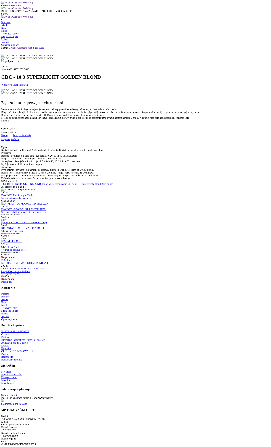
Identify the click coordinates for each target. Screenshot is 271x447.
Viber (15, 84)
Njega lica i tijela (9, 36)
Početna (5, 293)
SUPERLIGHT (13, 184)
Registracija (7, 356)
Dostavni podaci (9, 377)
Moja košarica (8, 383)
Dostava (5, 337)
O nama (5, 334)
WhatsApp (6, 84)
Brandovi (6, 22)
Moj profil (6, 371)
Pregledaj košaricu (10, 139)
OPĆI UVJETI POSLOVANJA (17, 351)
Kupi (3, 219)
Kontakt (5, 345)
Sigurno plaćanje (9, 395)
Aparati (5, 42)
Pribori (4, 39)
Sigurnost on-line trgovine (14, 403)
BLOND (36, 184)
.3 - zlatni (72, 184)
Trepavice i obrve (10, 33)
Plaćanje (5, 354)
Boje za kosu (107, 184)
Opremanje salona (10, 45)
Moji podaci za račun (11, 374)
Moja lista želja (8, 380)
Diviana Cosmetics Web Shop (23, 47)
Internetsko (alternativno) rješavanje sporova (23, 340)
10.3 (3, 184)
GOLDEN (26, 184)
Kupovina (6, 348)
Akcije (4, 25)
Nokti (4, 30)
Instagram (23, 84)
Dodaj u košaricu (9, 132)
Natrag (4, 47)
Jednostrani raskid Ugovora (14, 342)
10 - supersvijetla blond (89, 184)
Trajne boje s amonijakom (54, 184)
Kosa (3, 28)
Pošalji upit (6, 260)
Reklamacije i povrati (11, 359)
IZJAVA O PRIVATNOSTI (15, 331)
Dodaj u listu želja (22, 135)
